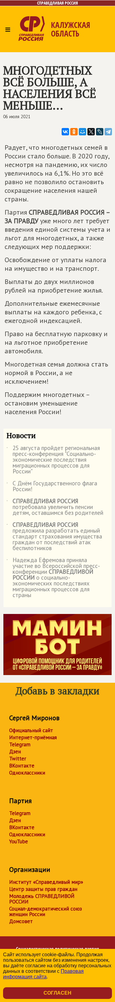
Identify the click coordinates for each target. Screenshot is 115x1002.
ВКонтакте (21, 765)
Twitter (17, 758)
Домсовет (21, 921)
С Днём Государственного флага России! (51, 486)
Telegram (19, 744)
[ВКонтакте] (65, 131)
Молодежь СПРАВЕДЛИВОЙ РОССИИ (42, 898)
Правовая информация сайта (43, 974)
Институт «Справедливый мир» (46, 882)
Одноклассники (27, 772)
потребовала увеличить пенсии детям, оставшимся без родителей (54, 507)
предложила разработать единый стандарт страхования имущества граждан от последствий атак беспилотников (54, 537)
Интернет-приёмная (33, 737)
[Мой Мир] (82, 131)
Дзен (15, 751)
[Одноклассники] (74, 131)
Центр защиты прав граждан (43, 889)
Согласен (57, 993)
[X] (91, 131)
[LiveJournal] (99, 131)
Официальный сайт (31, 730)
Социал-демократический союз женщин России (45, 911)
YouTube (18, 841)
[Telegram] (108, 131)
